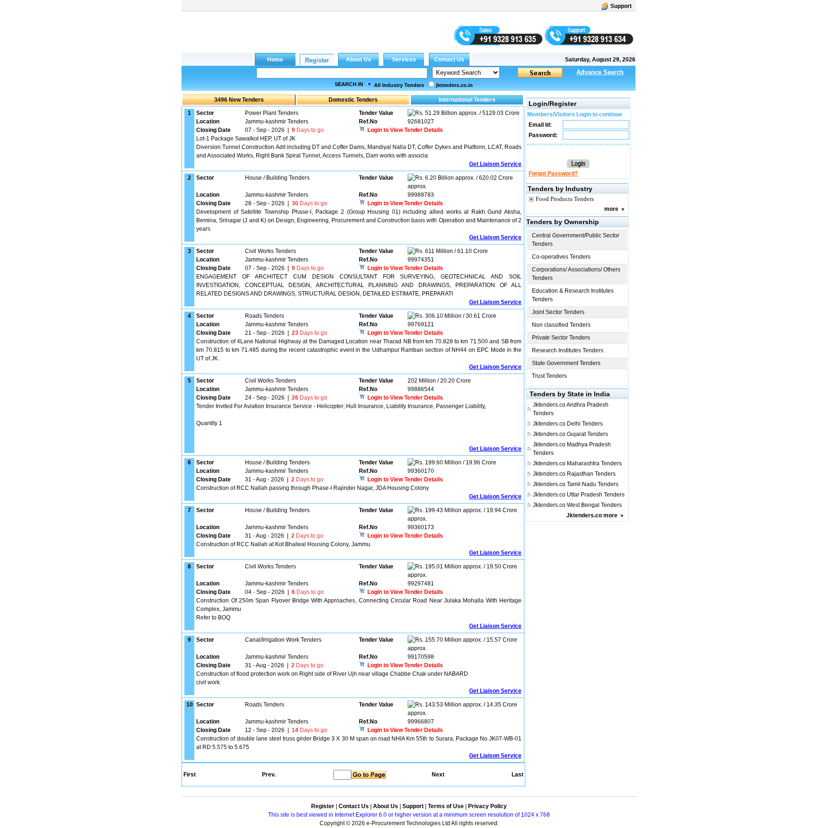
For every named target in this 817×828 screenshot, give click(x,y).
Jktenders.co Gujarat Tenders (570, 434)
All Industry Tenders (399, 85)
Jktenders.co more (591, 515)
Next (438, 774)
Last (517, 774)
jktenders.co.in (454, 85)
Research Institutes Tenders (567, 350)
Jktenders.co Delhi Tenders (568, 423)
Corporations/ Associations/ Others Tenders (576, 273)
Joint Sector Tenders (558, 312)
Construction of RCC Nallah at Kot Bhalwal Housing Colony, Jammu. (284, 544)
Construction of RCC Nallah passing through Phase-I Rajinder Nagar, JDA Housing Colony (312, 488)
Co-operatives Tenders (561, 256)
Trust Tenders (549, 376)
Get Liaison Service (495, 164)
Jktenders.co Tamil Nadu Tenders (575, 484)
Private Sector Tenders (561, 337)
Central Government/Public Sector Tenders (575, 239)
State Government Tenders (566, 363)
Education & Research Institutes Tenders (573, 295)
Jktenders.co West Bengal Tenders (577, 505)
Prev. (269, 774)
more (611, 209)
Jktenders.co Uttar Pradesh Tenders (579, 494)
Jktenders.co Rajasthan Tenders (574, 474)
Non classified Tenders (561, 325)
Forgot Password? (553, 173)
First (189, 774)
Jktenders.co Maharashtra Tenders (577, 463)
